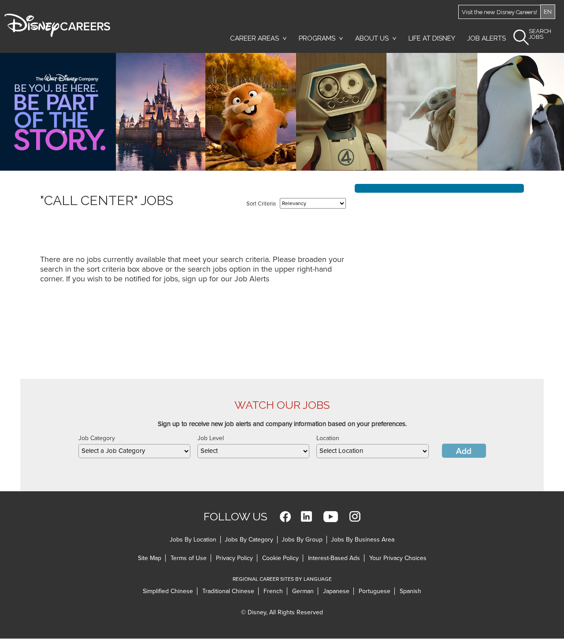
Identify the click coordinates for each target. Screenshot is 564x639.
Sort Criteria (261, 203)
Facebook (285, 516)
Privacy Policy (234, 558)
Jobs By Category (249, 539)
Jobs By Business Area (362, 539)
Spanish (410, 591)
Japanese (336, 591)
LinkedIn (306, 516)
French (273, 591)
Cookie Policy (280, 558)
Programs (317, 38)
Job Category (96, 438)
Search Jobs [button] (540, 34)
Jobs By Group (302, 539)
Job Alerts (486, 38)
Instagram (354, 516)
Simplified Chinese (168, 591)
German (303, 591)
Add (463, 451)
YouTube (330, 516)
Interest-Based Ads (334, 558)
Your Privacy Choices (398, 558)
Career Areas (254, 38)
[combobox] (134, 451)
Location (327, 438)
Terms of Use (189, 558)
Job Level (210, 438)
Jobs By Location (193, 539)
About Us (372, 38)
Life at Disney (431, 38)
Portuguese (374, 591)
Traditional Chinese (228, 591)
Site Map (149, 558)
